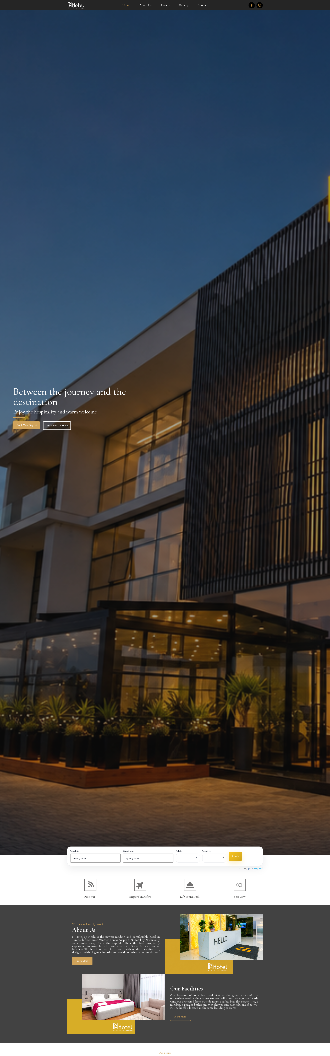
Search (235, 856)
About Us (145, 5)
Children (206, 851)
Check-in (74, 851)
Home (126, 5)
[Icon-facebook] (251, 5)
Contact (202, 5)
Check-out (128, 851)
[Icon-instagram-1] (259, 5)
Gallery (183, 5)
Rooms (165, 5)
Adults (179, 851)
